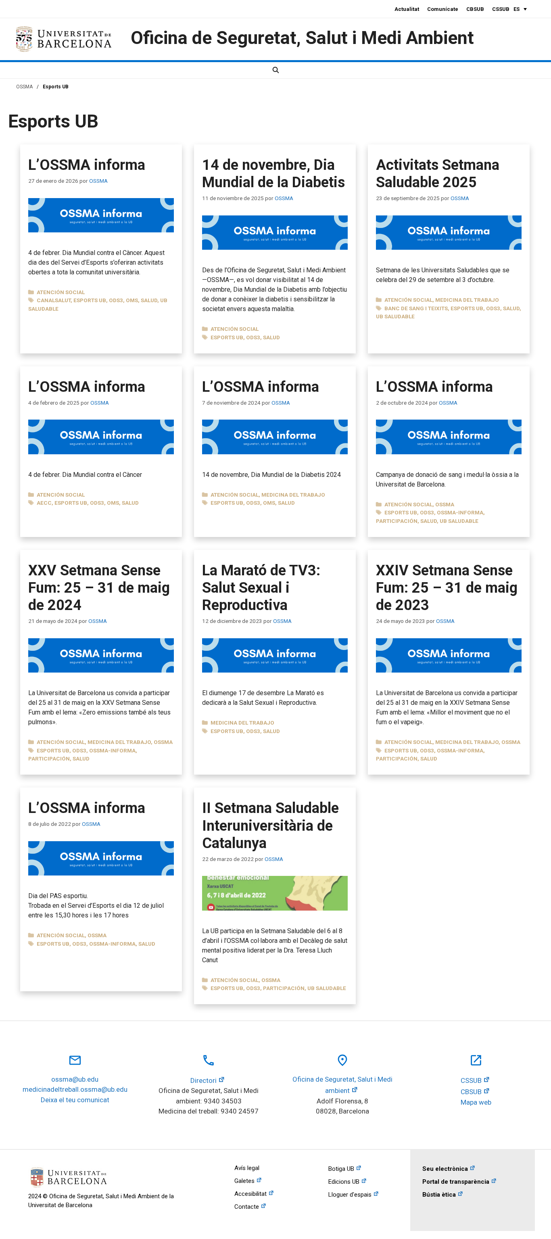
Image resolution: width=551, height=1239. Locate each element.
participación (396, 521)
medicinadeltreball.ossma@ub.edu (75, 1089)
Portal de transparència (455, 1181)
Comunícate (442, 9)
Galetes (244, 1181)
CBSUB (475, 9)
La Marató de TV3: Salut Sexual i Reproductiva (261, 588)
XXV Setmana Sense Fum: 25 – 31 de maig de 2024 (99, 588)
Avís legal (246, 1168)
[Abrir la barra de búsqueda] (275, 70)
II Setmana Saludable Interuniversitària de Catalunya (270, 825)
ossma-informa (460, 512)
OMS (132, 300)
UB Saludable (395, 316)
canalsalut (54, 300)
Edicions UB (343, 1181)
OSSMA (24, 87)
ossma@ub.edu (74, 1079)
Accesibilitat (250, 1193)
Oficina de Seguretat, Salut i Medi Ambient (302, 37)
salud (149, 300)
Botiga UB (341, 1168)
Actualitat (406, 9)
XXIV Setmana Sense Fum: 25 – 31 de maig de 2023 (447, 588)
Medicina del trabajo (467, 300)
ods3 (116, 300)
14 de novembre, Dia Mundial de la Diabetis (273, 174)
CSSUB (500, 9)
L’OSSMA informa (86, 165)
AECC (44, 502)
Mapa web (476, 1102)
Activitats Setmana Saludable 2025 (437, 174)
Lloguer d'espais (350, 1194)
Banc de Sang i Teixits (416, 308)
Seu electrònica (445, 1168)
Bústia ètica (439, 1194)
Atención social (61, 292)
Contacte (246, 1206)
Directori (203, 1080)
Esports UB (89, 300)
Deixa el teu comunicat (75, 1100)
